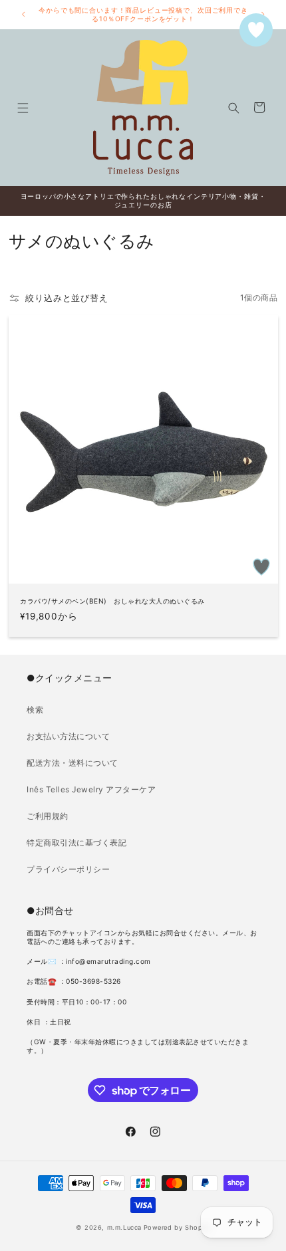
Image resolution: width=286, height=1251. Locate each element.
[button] (22, 107)
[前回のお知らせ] (23, 14)
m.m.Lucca (124, 1227)
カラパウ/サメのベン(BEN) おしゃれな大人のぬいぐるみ (112, 601)
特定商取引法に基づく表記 (76, 843)
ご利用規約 (48, 816)
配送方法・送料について (72, 763)
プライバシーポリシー (68, 869)
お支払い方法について (68, 736)
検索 (35, 710)
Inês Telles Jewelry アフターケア (91, 789)
